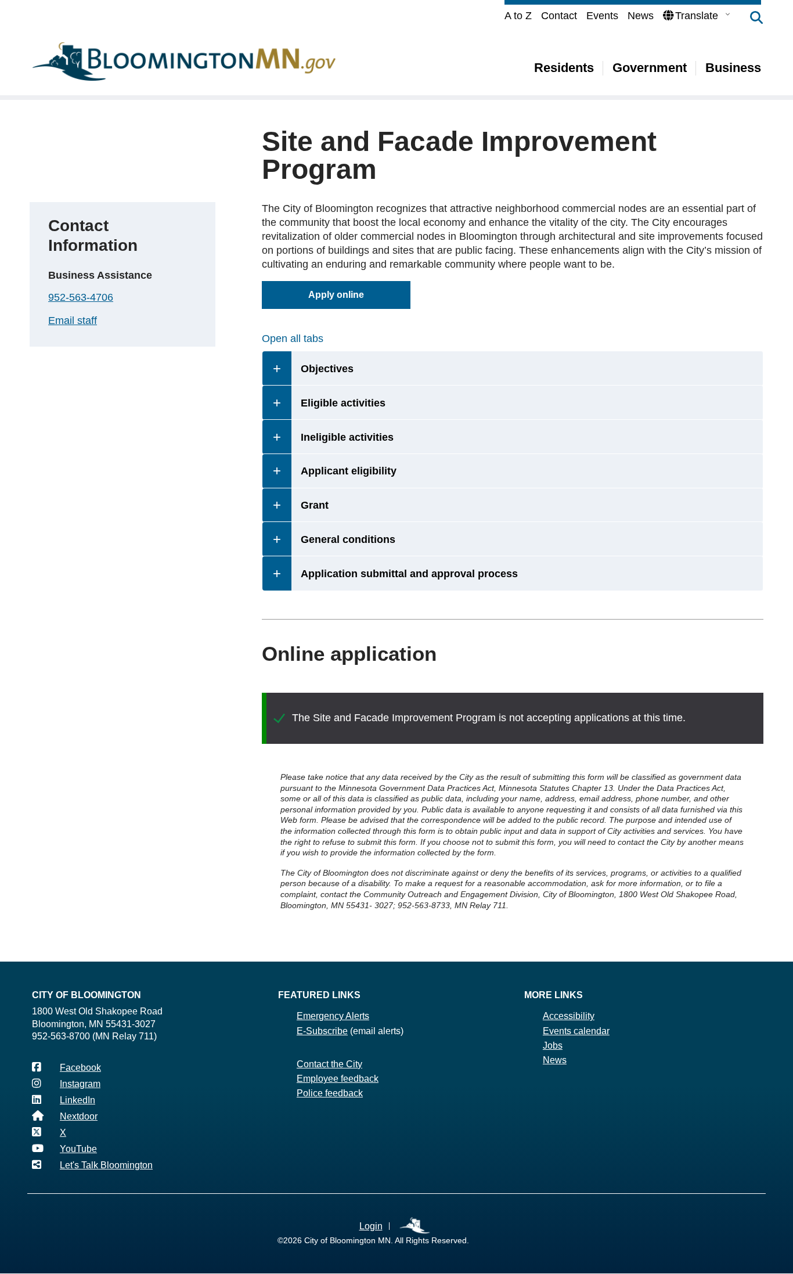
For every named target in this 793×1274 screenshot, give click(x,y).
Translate (696, 15)
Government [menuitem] (649, 67)
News (641, 15)
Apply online (336, 295)
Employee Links (415, 1226)
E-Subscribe (322, 1031)
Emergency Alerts (333, 1016)
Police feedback (330, 1093)
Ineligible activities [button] (347, 437)
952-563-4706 (80, 297)
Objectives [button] (327, 369)
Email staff (72, 320)
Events (602, 15)
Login (371, 1226)
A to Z (518, 15)
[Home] (184, 61)
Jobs (553, 1045)
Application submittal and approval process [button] (409, 574)
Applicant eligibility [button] (348, 471)
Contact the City (329, 1064)
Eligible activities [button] (343, 403)
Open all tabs (292, 338)
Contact (559, 15)
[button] (750, 18)
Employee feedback (338, 1079)
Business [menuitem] (733, 67)
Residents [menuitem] (564, 67)
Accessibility (568, 1016)
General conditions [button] (348, 539)
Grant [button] (315, 505)
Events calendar (576, 1031)
